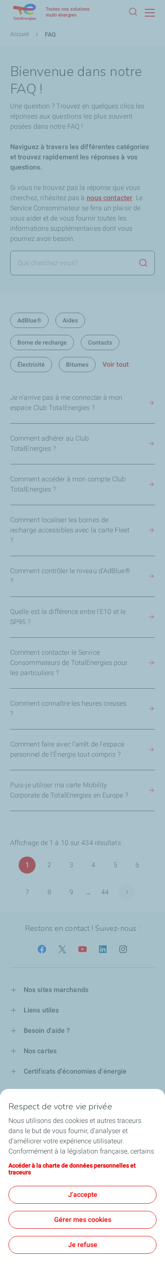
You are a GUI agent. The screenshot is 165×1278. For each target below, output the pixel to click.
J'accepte (82, 1194)
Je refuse (82, 1245)
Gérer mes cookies (82, 1220)
